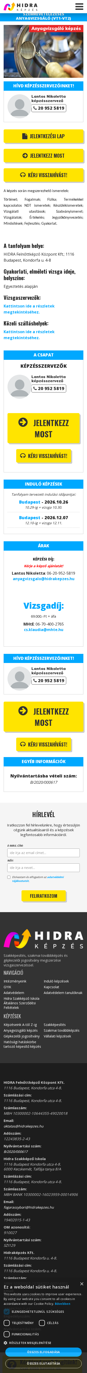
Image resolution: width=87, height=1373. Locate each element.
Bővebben (62, 1304)
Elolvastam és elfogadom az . (38, 879)
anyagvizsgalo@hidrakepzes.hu (43, 578)
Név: (10, 860)
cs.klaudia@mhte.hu (43, 629)
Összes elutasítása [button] (43, 1363)
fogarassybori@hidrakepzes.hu (29, 1207)
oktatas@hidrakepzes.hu (24, 1126)
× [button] (81, 1284)
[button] (43, 1342)
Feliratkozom (43, 896)
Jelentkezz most (47, 155)
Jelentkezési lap (47, 136)
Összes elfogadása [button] (43, 1352)
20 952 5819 (51, 108)
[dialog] (43, 1326)
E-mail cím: (15, 845)
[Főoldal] (29, 6)
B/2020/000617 (16, 1151)
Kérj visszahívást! (47, 175)
